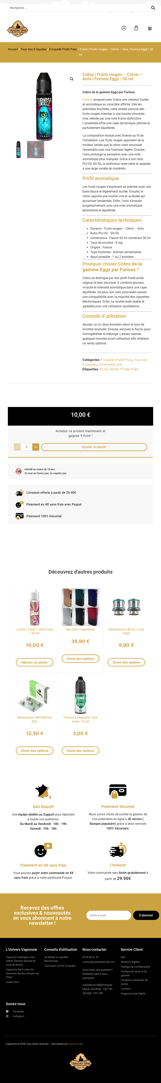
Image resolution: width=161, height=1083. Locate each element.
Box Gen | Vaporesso (80, 629)
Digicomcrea (76, 1043)
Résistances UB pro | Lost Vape (126, 631)
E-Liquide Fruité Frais (63, 49)
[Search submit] (153, 8)
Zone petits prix (111, 364)
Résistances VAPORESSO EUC (34, 719)
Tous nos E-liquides (34, 49)
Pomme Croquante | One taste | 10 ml (80, 719)
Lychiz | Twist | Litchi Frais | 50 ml (34, 631)
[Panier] (136, 27)
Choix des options (80, 659)
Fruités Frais (129, 369)
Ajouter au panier (34, 662)
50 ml (103, 369)
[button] (149, 28)
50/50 (114, 369)
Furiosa (87, 99)
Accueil (13, 49)
